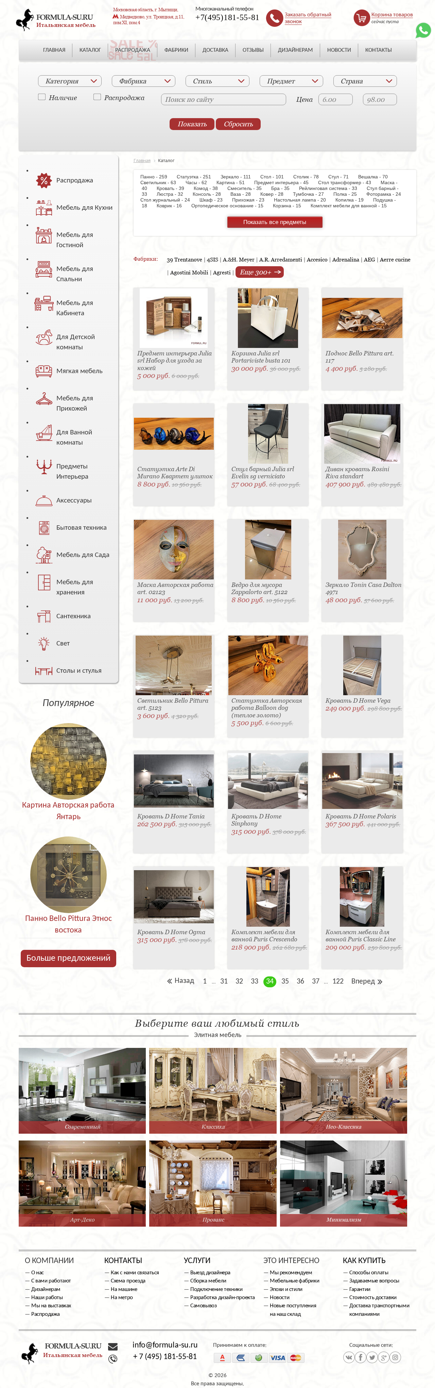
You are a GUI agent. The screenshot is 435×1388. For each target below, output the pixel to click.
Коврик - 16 (172, 205)
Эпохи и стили (286, 1289)
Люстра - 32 (173, 194)
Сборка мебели (208, 1281)
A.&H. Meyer (239, 259)
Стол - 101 (275, 176)
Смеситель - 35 (248, 188)
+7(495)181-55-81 (227, 17)
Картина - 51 (234, 182)
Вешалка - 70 (376, 176)
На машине (124, 1289)
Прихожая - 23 (252, 200)
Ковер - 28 (275, 194)
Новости (279, 1298)
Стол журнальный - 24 (169, 200)
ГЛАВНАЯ (54, 50)
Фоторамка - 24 (387, 194)
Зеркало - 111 (239, 176)
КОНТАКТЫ (378, 50)
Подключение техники (216, 1289)
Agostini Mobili (189, 272)
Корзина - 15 (290, 205)
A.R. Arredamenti (280, 259)
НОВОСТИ (339, 50)
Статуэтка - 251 (197, 176)
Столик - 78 (309, 176)
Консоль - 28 (210, 194)
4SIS (212, 259)
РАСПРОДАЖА (132, 50)
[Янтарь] (68, 747)
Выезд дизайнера (210, 1273)
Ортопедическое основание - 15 (231, 205)
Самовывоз (203, 1306)
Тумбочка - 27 (312, 194)
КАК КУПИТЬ (364, 1261)
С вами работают (51, 1281)
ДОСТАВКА (215, 50)
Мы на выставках (51, 1306)
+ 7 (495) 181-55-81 (165, 1357)
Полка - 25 (348, 194)
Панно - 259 (157, 176)
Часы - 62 (199, 182)
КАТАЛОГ (90, 50)
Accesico (317, 259)
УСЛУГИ (197, 1261)
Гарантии (359, 1289)
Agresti (222, 272)
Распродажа (124, 97)
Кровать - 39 (173, 188)
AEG (369, 259)
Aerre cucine (395, 259)
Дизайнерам (45, 1289)
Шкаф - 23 (214, 200)
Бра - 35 (284, 188)
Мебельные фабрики (294, 1281)
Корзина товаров (392, 15)
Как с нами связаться (135, 1273)
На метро (122, 1298)
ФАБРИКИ (176, 50)
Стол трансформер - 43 (348, 182)
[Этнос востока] (68, 860)
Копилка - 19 (353, 200)
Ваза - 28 (244, 194)
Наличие (63, 97)
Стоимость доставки (373, 1298)
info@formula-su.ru (165, 1345)
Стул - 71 (342, 176)
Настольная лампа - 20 (303, 200)
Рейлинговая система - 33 (331, 188)
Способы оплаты (368, 1273)
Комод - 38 (209, 188)
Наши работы (47, 1298)
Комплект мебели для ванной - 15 (352, 205)
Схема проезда (128, 1281)
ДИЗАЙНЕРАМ (295, 50)
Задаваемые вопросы (374, 1281)
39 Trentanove (184, 259)
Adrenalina (345, 259)
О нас (37, 1273)
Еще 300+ (256, 272)
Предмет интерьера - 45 (285, 182)
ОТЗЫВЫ (253, 50)
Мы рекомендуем (291, 1273)
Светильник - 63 (162, 182)
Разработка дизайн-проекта (222, 1298)
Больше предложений (68, 958)
